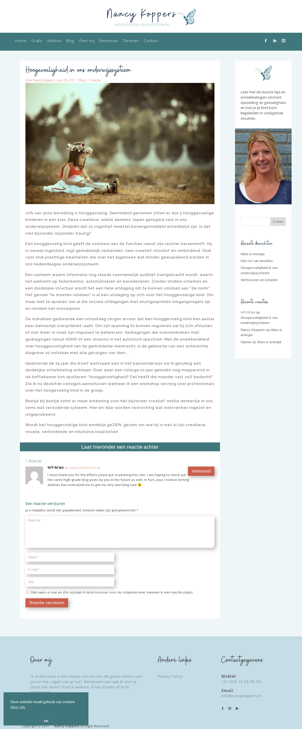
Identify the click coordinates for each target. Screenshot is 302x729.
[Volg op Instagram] (283, 40)
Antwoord (201, 471)
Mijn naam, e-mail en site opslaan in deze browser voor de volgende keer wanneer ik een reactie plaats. (112, 592)
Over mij (86, 41)
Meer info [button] (18, 707)
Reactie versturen (46, 602)
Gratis (36, 41)
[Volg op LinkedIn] (274, 40)
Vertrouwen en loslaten (259, 280)
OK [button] (46, 721)
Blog (70, 41)
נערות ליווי (55, 467)
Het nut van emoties (257, 261)
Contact (151, 41)
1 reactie (94, 80)
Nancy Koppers (44, 80)
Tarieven (131, 41)
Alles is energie (253, 254)
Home (21, 41)
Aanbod (54, 41)
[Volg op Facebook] (265, 40)
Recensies (108, 41)
